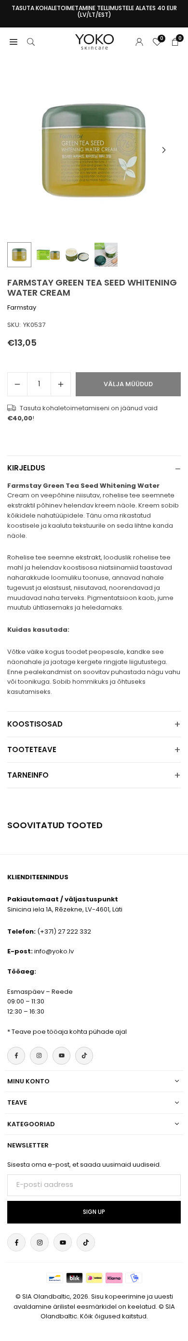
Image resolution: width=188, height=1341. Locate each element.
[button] (164, 150)
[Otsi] (31, 42)
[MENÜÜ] (13, 42)
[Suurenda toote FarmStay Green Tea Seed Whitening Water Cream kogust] (60, 384)
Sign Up (94, 1212)
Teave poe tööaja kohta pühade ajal (69, 1031)
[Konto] (139, 42)
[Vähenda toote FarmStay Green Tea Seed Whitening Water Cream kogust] (17, 384)
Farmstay (21, 307)
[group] (94, 150)
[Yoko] (94, 41)
